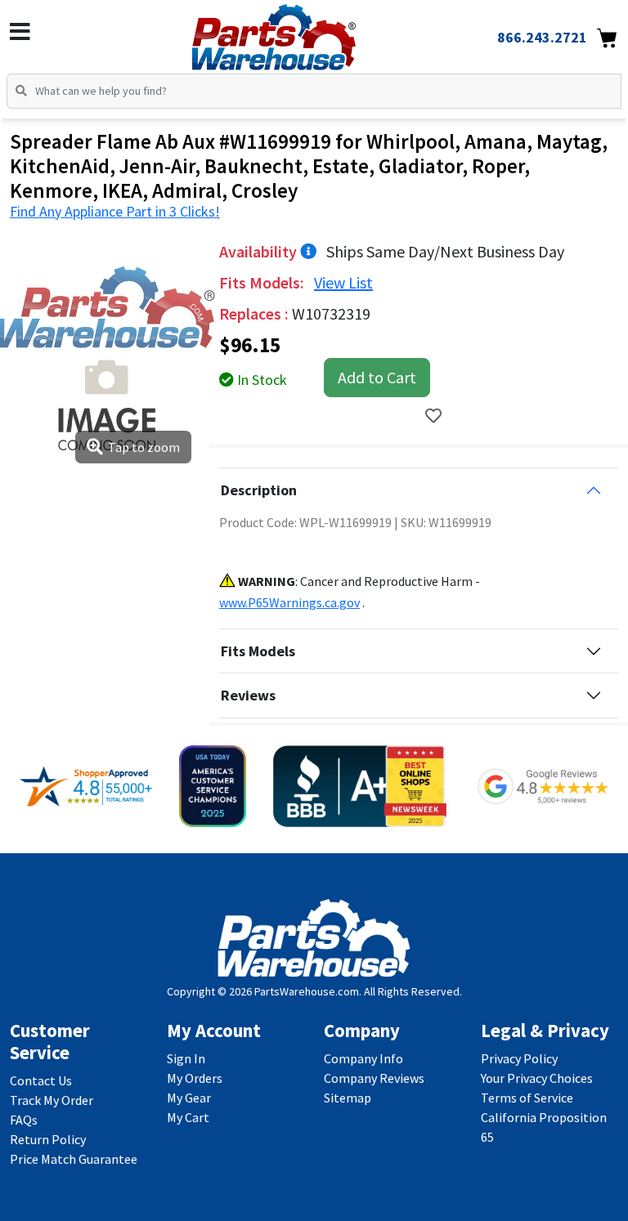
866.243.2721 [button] (542, 37)
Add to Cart (377, 377)
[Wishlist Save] (433, 415)
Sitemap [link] (347, 1097)
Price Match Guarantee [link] (73, 1159)
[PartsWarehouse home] (300, 32)
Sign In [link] (186, 1058)
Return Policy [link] (48, 1139)
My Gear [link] (189, 1097)
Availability (259, 251)
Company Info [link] (363, 1058)
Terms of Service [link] (527, 1097)
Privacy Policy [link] (519, 1058)
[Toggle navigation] (20, 31)
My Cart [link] (188, 1117)
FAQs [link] (24, 1119)
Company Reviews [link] (374, 1078)
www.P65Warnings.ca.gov (289, 602)
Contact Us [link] (41, 1080)
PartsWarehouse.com (306, 991)
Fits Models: (263, 282)
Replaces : (255, 313)
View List (343, 282)
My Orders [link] (194, 1078)
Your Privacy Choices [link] (537, 1078)
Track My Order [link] (51, 1100)
